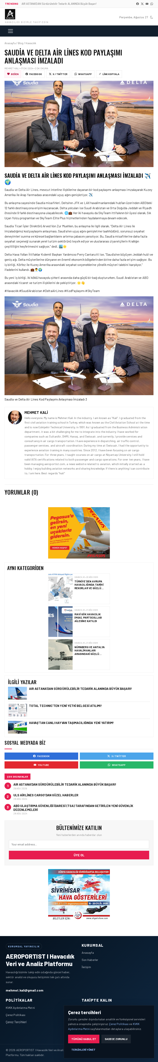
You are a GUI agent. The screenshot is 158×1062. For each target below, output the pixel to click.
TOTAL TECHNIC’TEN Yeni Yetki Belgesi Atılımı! (91, 654)
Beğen (15, 74)
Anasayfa (88, 952)
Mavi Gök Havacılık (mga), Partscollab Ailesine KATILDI (88, 591)
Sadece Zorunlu (116, 1039)
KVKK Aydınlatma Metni (20, 1007)
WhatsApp (85, 74)
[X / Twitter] (142, 4)
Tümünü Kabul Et (83, 1039)
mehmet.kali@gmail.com (24, 990)
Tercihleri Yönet (83, 1049)
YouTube (43, 764)
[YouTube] (147, 4)
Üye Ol (79, 855)
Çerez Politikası (15, 1015)
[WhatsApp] (151, 4)
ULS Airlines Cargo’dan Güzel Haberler (45, 795)
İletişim (86, 967)
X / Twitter (60, 74)
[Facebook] (137, 4)
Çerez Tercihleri (16, 1022)
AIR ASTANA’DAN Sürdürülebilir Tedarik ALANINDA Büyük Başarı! (80, 688)
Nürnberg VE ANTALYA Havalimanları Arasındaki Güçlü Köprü (89, 625)
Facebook (35, 74)
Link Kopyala (110, 74)
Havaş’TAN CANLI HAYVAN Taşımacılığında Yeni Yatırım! (71, 723)
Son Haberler (90, 960)
